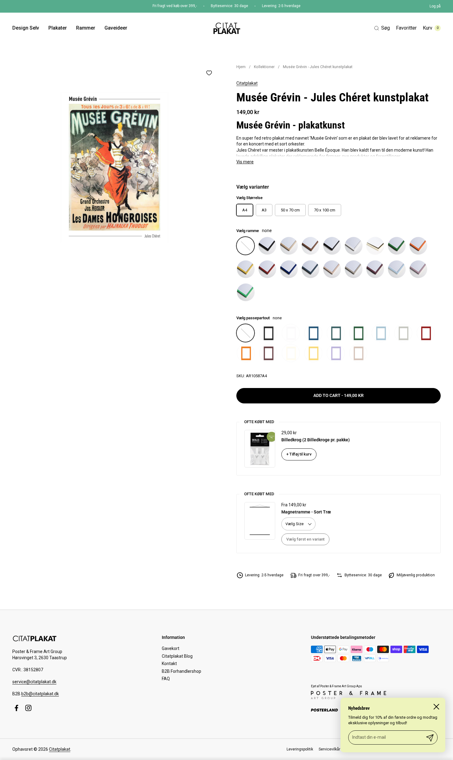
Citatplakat (247, 83)
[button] (382, 28)
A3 (264, 210)
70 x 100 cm (324, 210)
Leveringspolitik (300, 749)
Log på (435, 6)
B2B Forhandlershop (181, 671)
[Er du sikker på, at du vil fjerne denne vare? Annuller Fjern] (114, 167)
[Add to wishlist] (209, 73)
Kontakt (169, 663)
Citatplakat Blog (177, 656)
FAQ (166, 678)
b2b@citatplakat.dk (40, 693)
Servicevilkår (329, 749)
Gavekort (170, 648)
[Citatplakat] (226, 28)
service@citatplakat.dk (34, 681)
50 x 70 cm (290, 210)
